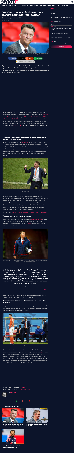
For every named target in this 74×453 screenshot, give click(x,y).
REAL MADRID (25, 5)
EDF (12, 5)
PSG (15, 5)
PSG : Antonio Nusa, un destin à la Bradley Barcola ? (60, 23)
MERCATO (3, 5)
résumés (65, 11)
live (60, 11)
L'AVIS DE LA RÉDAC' (65, 5)
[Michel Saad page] (4, 394)
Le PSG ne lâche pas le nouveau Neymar (59, 33)
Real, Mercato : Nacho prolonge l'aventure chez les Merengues (11, 446)
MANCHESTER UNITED (41, 5)
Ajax (41, 352)
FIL (52, 11)
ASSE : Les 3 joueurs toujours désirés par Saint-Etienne (61, 29)
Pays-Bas (29, 119)
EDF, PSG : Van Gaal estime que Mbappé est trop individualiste (29, 212)
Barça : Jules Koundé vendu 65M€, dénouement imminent (61, 38)
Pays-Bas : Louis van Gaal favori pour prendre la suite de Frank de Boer (13, 425)
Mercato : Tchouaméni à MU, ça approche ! (60, 43)
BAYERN (58, 5)
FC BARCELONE (32, 5)
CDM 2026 (8, 5)
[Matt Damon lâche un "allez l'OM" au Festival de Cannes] (37, 415)
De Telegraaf (25, 142)
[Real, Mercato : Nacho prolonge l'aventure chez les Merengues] (13, 436)
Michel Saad (7, 20)
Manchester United (36, 219)
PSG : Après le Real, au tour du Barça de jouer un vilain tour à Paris (61, 18)
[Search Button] (72, 2)
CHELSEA (49, 5)
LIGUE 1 (18, 5)
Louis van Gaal (17, 125)
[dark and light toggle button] (72, 5)
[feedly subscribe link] (18, 401)
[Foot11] (9, 2)
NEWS (4, 9)
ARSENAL (54, 5)
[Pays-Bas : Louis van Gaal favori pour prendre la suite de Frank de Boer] (13, 415)
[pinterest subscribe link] (32, 401)
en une (56, 11)
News (4, 421)
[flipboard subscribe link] (24, 401)
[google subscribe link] (11, 401)
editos (53, 13)
